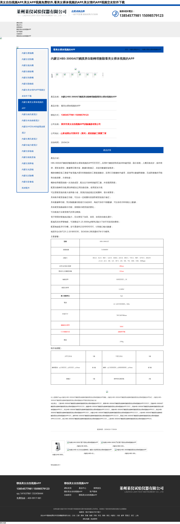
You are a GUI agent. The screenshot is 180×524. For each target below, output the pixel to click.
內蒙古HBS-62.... (89, 453)
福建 (90, 515)
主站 (73, 515)
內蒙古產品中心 (135, 49)
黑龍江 (127, 515)
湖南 (103, 515)
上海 (136, 515)
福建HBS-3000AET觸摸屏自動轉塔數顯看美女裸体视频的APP (106, 406)
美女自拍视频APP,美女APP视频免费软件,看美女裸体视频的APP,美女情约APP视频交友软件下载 (62, 2)
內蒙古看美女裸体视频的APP (151, 49)
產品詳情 (107, 150)
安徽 (86, 515)
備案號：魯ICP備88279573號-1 (90, 512)
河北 (99, 515)
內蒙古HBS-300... (130, 453)
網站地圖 (86, 519)
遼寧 (122, 515)
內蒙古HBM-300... (119, 446)
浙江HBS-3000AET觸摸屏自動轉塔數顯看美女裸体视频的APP (82, 419)
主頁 (126, 49)
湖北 (108, 515)
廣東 (82, 515)
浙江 (132, 515)
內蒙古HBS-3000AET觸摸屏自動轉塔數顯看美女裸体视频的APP (111, 413)
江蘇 (78, 515)
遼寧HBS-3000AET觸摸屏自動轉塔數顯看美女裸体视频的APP (93, 416)
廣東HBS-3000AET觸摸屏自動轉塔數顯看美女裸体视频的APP (123, 403)
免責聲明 (94, 519)
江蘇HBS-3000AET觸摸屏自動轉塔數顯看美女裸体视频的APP (79, 403)
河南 (95, 515)
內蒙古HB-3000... (58, 455)
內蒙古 (113, 515)
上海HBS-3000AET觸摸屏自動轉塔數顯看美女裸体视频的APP (128, 419)
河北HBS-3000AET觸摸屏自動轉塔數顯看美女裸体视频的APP (84, 409)
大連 (118, 515)
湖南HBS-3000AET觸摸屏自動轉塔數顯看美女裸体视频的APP (131, 409)
